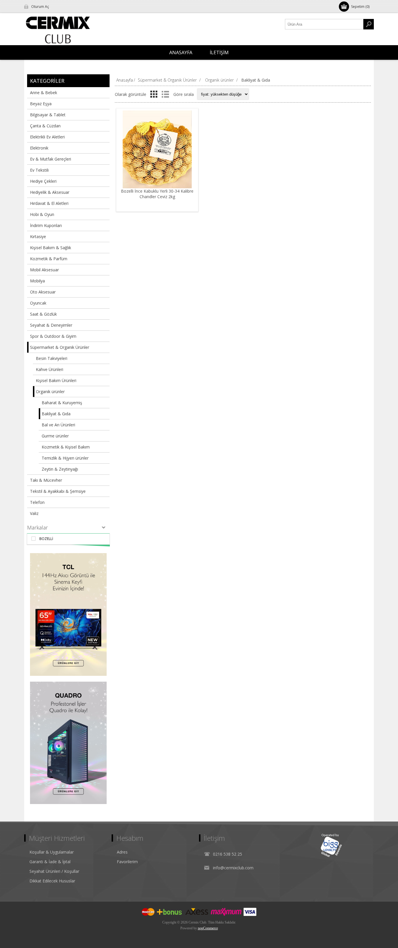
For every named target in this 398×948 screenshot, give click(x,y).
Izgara (154, 94)
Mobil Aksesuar (44, 269)
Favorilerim (127, 861)
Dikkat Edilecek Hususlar (52, 881)
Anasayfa (124, 80)
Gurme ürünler (55, 436)
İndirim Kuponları (46, 225)
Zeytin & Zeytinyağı (60, 469)
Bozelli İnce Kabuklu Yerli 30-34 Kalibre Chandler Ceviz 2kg (157, 193)
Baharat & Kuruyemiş (62, 402)
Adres (122, 852)
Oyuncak (38, 303)
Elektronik (39, 148)
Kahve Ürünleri (49, 369)
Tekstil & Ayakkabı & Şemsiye (58, 491)
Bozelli (46, 538)
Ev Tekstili (39, 170)
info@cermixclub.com (233, 867)
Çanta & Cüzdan (45, 126)
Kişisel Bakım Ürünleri (56, 380)
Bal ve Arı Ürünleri (58, 425)
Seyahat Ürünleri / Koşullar (54, 871)
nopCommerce (208, 928)
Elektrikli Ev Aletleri (47, 137)
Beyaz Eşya (41, 103)
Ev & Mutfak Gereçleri (50, 159)
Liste (165, 94)
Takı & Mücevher (46, 480)
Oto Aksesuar (43, 292)
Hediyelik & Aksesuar (49, 192)
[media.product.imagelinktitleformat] (157, 149)
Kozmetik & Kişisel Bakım (66, 447)
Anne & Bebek (43, 92)
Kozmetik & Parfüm (48, 258)
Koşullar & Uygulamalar (51, 852)
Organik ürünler (50, 391)
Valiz (34, 513)
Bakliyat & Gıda (56, 413)
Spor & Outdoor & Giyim (53, 336)
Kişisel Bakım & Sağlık (50, 247)
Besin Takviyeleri (51, 358)
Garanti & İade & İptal (50, 861)
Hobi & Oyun (42, 214)
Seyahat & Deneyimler (51, 325)
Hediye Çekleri (43, 181)
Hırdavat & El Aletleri (49, 203)
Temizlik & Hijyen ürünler (65, 458)
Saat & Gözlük (43, 314)
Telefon (37, 502)
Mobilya (37, 281)
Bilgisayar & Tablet (48, 114)
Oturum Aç (40, 6)
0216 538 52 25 (227, 854)
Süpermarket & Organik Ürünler (59, 347)
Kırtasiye (38, 236)
